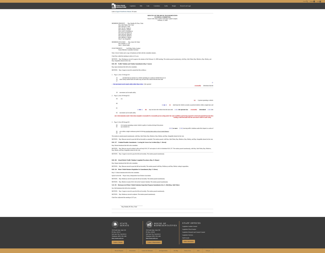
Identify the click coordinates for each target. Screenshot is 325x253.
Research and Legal (185, 6)
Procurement (132, 250)
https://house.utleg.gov (152, 238)
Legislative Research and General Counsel (193, 232)
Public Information (189, 241)
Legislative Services (187, 235)
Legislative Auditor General (189, 226)
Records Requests (119, 250)
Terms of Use (187, 250)
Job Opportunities (163, 250)
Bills (141, 6)
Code (148, 6)
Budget (174, 6)
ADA (198, 250)
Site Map (176, 250)
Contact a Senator (118, 242)
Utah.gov (208, 250)
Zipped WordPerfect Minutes (123, 11)
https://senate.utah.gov (118, 238)
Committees (157, 6)
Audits (166, 6)
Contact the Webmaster (147, 250)
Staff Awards (185, 238)
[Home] (119, 6)
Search (304, 1)
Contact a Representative (154, 242)
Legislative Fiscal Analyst (189, 229)
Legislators (133, 6)
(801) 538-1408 (122, 236)
